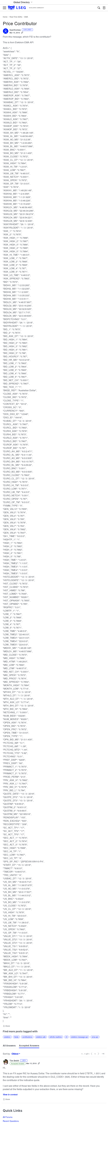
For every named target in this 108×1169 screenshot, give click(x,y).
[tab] (9, 1045)
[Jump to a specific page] (103, 1053)
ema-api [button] (95, 1037)
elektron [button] (7, 1037)
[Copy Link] (22, 32)
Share (6, 1026)
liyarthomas (15, 30)
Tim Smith (14, 1060)
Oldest (15, 1053)
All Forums (7, 1117)
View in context (10, 1094)
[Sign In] (103, 8)
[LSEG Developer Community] (26, 8)
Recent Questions (11, 1121)
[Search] (98, 8)
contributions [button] (27, 1037)
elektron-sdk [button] (41, 1037)
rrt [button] (66, 1037)
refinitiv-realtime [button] (56, 1037)
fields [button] (16, 1037)
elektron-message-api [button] (79, 1037)
